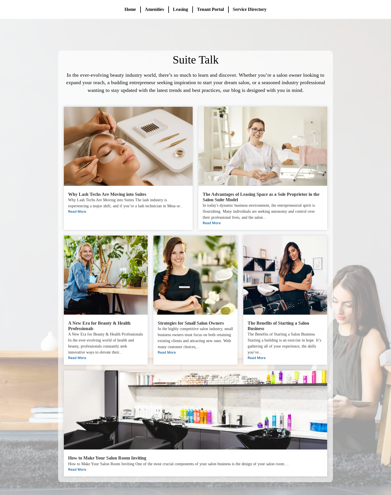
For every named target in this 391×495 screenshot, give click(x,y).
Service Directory (249, 9)
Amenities (154, 9)
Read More (77, 211)
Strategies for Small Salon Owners (191, 323)
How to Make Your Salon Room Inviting (107, 457)
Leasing (180, 9)
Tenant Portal (210, 9)
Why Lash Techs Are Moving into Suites (107, 194)
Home (130, 9)
